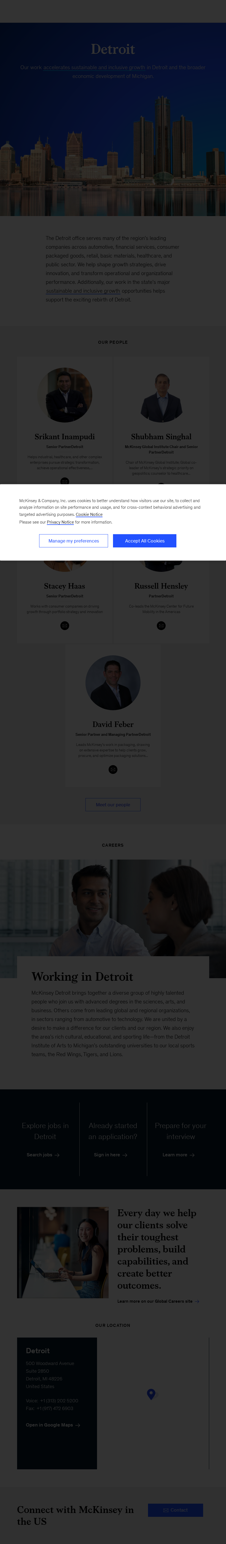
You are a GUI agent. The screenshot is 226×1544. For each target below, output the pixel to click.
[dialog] (113, 522)
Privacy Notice (60, 522)
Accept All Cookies (145, 541)
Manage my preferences (74, 541)
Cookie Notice (89, 514)
